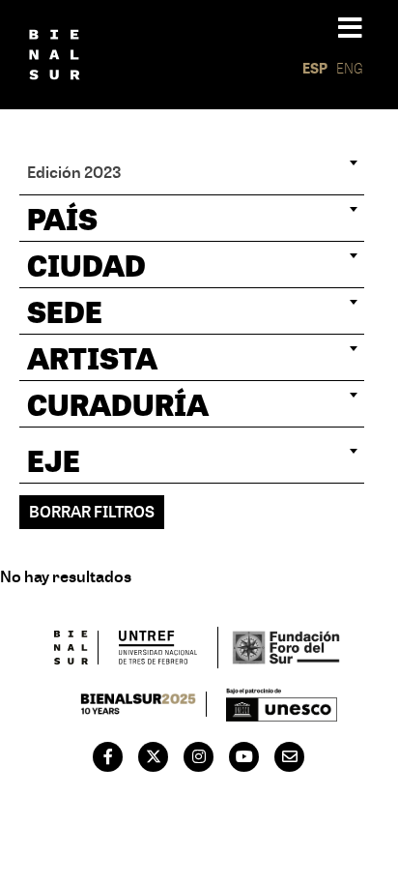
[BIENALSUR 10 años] (139, 704)
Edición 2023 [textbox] (74, 172)
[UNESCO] (282, 705)
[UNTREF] (158, 647)
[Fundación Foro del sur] (285, 647)
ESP (314, 68)
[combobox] (191, 172)
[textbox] (191, 218)
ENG (349, 68)
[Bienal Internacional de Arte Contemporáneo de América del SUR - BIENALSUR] (71, 647)
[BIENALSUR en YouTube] (244, 756)
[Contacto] (289, 756)
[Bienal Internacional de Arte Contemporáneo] (54, 54)
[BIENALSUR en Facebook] (108, 756)
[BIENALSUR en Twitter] (153, 756)
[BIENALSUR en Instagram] (199, 756)
